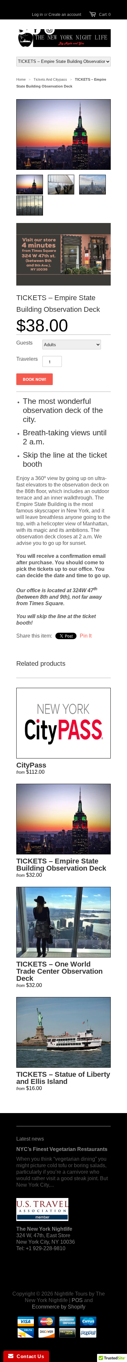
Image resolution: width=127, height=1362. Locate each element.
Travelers (27, 359)
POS (77, 1300)
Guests (24, 343)
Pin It (86, 636)
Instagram (49, 29)
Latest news (30, 1139)
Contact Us (28, 1356)
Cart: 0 (105, 14)
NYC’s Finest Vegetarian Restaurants (61, 1149)
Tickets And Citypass (50, 79)
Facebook (35, 29)
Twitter (21, 29)
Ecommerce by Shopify (58, 1306)
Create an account (65, 14)
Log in (37, 14)
